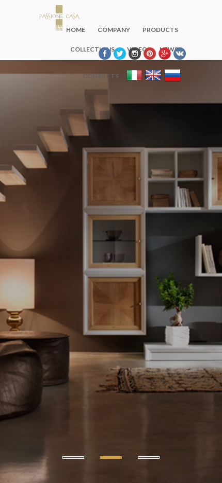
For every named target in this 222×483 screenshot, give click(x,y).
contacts (101, 76)
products (160, 29)
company (114, 29)
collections (92, 49)
